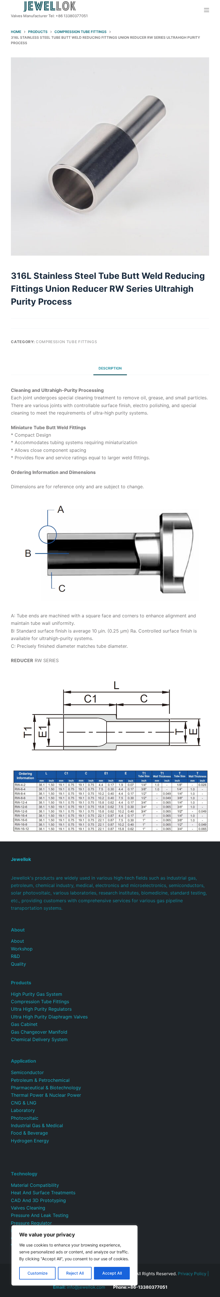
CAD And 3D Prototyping (38, 1200)
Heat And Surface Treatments (43, 1192)
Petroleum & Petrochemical (40, 1080)
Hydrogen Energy (30, 1141)
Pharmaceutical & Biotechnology (46, 1087)
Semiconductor (27, 1072)
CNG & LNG (23, 1103)
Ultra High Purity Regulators (41, 1009)
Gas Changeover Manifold (39, 1032)
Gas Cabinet (24, 1024)
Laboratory (23, 1110)
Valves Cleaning (28, 1208)
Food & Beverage (29, 1133)
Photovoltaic (24, 1118)
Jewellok (21, 859)
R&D (15, 956)
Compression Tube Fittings (66, 341)
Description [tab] (110, 368)
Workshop (22, 949)
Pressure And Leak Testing (39, 1215)
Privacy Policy (192, 1273)
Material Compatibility (35, 1185)
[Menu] (206, 10)
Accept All (112, 1273)
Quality (18, 964)
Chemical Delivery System (39, 1039)
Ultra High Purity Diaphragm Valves (49, 1017)
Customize (38, 1273)
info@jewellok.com (79, 1287)
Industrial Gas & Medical (37, 1125)
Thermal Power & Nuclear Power (46, 1095)
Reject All (75, 1273)
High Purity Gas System (36, 994)
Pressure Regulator (31, 1223)
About (17, 941)
